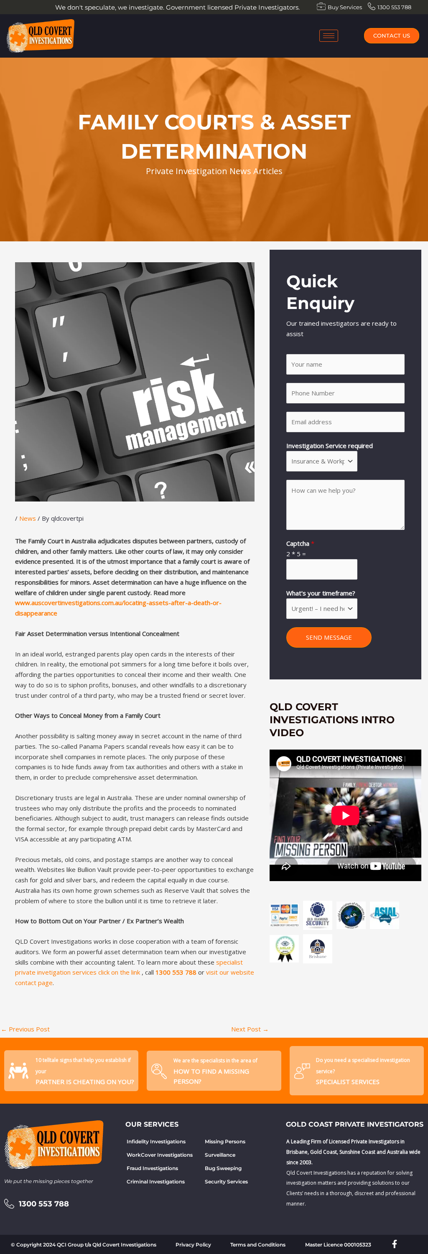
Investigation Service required (329, 445)
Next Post (250, 1029)
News (27, 518)
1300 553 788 (175, 972)
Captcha (300, 543)
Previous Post (25, 1029)
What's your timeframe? (320, 593)
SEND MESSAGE (329, 637)
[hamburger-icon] (328, 36)
